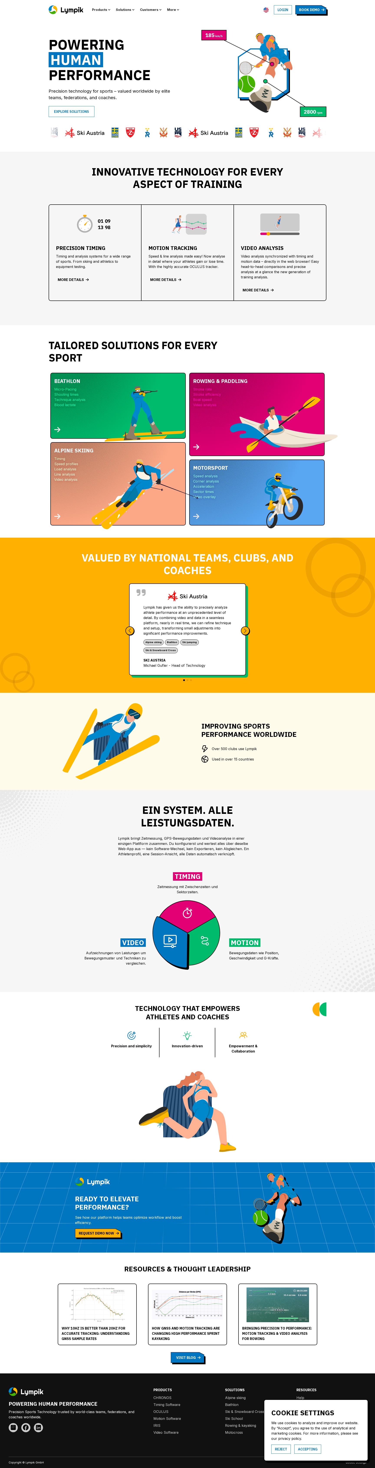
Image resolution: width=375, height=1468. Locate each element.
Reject (281, 1449)
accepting (307, 1449)
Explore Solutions (71, 111)
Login (283, 10)
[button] (102, 9)
